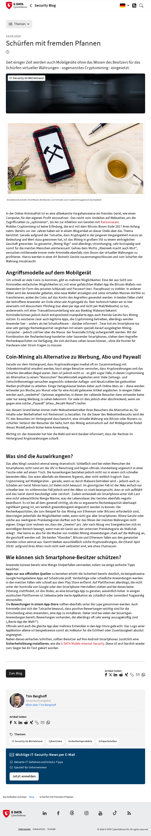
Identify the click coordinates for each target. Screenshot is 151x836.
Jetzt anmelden (24, 776)
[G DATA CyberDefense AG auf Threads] (72, 813)
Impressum (24, 829)
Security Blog (45, 5)
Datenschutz (39, 829)
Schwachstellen (108, 741)
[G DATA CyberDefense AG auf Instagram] (86, 813)
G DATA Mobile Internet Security (82, 643)
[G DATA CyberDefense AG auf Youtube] (100, 813)
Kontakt (51, 829)
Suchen (142, 5)
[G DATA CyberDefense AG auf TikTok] (115, 813)
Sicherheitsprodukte (80, 741)
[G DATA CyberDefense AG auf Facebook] (58, 813)
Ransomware (110, 222)
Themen (19, 24)
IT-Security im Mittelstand (26, 78)
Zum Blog (15, 673)
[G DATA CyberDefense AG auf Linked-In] (45, 813)
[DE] (123, 5)
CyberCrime (55, 741)
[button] (106, 675)
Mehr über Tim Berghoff (41, 705)
